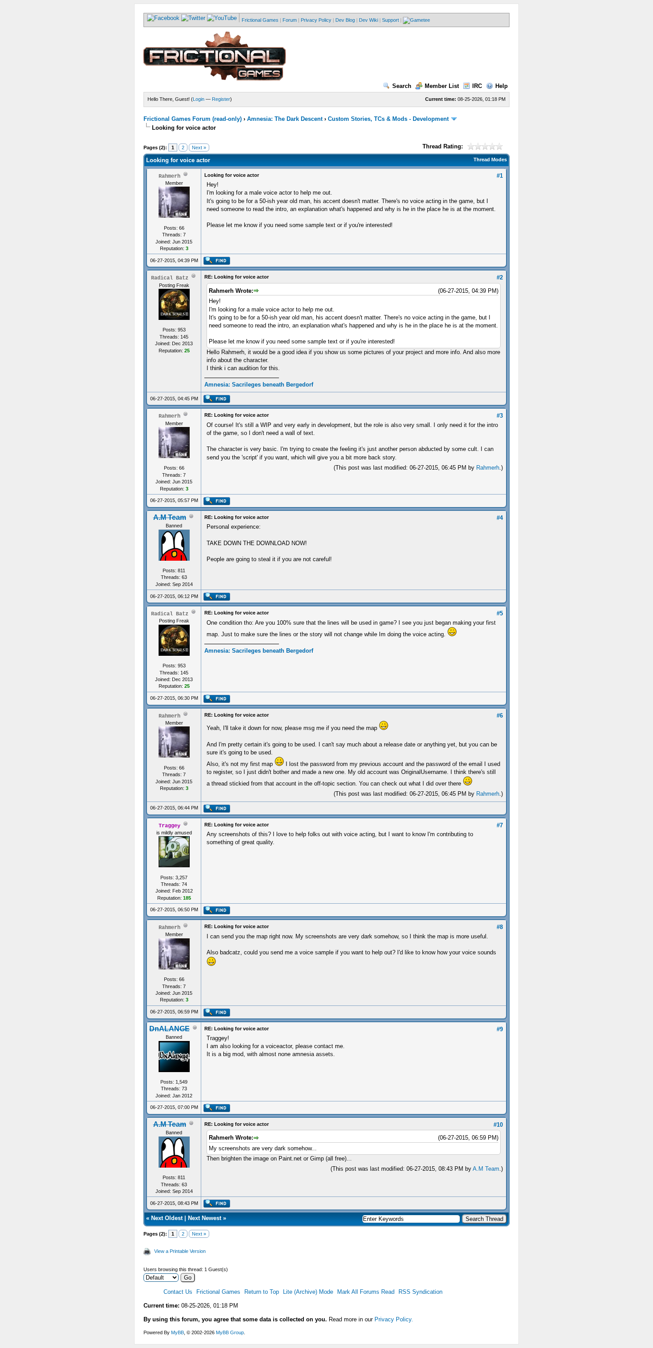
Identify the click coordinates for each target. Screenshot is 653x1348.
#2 (500, 277)
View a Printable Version (180, 1251)
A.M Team (486, 1168)
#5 (500, 613)
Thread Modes (490, 159)
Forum (290, 20)
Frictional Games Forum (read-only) (192, 119)
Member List (442, 86)
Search (401, 86)
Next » (199, 147)
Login (198, 99)
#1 (500, 175)
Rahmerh (487, 467)
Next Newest (204, 1218)
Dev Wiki (368, 20)
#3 (500, 415)
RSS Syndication (420, 1291)
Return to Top (261, 1291)
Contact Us (177, 1291)
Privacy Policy (316, 20)
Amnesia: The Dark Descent (285, 119)
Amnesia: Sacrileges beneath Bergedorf (258, 384)
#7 (500, 825)
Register (221, 99)
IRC (477, 86)
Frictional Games (260, 20)
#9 (500, 1029)
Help (501, 86)
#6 (500, 715)
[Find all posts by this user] (216, 263)
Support (390, 20)
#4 (500, 517)
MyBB (177, 1332)
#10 (498, 1124)
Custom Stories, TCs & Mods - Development (388, 119)
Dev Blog (345, 20)
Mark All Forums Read (365, 1291)
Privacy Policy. (393, 1319)
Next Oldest (167, 1218)
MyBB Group (230, 1332)
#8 (500, 927)
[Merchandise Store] (416, 20)
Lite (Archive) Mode (308, 1291)
